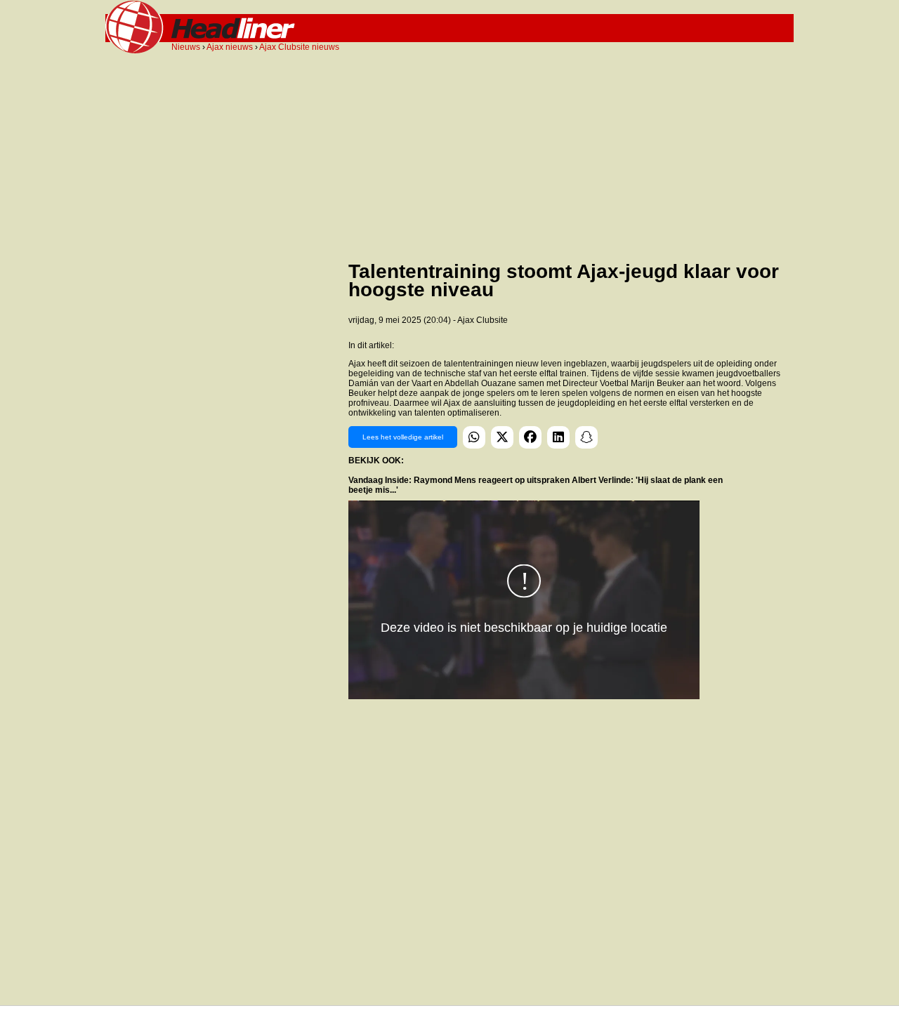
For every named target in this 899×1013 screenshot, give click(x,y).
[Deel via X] (502, 437)
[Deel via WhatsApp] (474, 437)
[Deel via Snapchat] (586, 437)
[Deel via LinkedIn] (558, 437)
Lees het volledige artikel (402, 437)
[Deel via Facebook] (530, 437)
